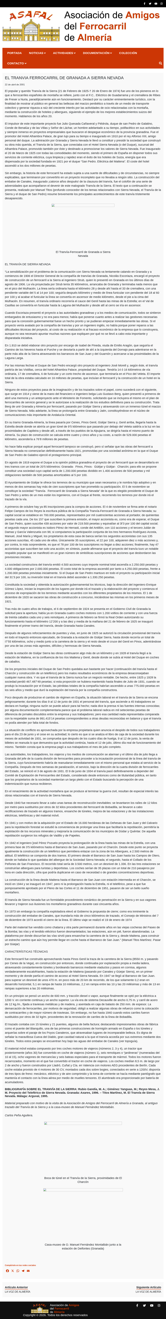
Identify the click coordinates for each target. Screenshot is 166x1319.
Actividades (63, 53)
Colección (128, 53)
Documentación (96, 53)
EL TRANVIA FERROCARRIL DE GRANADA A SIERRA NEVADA (64, 77)
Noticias (36, 53)
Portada (14, 53)
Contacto (15, 63)
